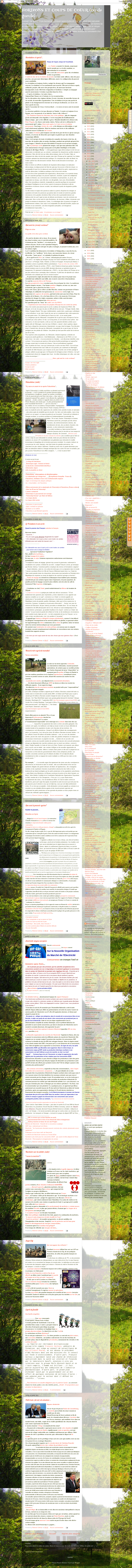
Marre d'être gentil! (91, 807)
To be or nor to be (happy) (94, 633)
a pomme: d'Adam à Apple (96, 893)
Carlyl (59, 1331)
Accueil (52, 1534)
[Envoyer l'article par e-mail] (66, 215)
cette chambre (66, 1428)
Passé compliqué (91, 365)
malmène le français (51, 528)
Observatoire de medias (93, 1057)
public (93, 1098)
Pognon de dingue (91, 385)
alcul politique (38, 554)
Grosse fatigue (90, 715)
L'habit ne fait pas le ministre (94, 601)
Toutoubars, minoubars (92, 828)
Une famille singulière (32, 1314)
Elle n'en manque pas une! (94, 612)
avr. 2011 (91, 183)
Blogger (77, 1563)
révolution (36, 133)
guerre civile (66, 878)
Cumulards (89, 603)
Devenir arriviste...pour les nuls (95, 869)
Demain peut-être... (91, 682)
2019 (89, 137)
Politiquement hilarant (92, 797)
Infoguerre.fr (89, 971)
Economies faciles (91, 567)
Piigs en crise (30, 229)
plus (36, 1031)
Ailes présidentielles (91, 297)
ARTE (50, 683)
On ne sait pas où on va (93, 287)
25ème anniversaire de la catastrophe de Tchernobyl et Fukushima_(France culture (52, 487)
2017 (89, 142)
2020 (89, 134)
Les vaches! (89, 791)
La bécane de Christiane (93, 696)
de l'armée (48, 130)
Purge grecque (90, 778)
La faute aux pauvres (92, 785)
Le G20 (27, 1288)
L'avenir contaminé (32, 491)
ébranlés (36, 1208)
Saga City (29, 1240)
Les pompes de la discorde (94, 776)
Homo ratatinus (90, 305)
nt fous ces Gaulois (94, 371)
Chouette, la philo (91, 770)
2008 (89, 256)
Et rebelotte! (89, 447)
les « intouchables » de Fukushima (36, 483)
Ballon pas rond (90, 774)
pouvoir (68, 1292)
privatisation (53, 1340)
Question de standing (92, 666)
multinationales (89, 1046)
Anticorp (88, 1087)
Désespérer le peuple (92, 752)
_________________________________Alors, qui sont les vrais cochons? (50, 358)
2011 (88, 159)
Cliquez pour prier (91, 303)
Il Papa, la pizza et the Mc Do (95, 554)
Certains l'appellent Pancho (94, 864)
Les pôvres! (89, 631)
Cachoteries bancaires (92, 737)
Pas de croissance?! (92, 316)
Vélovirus (88, 269)
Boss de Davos (90, 727)
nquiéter (60, 672)
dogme (65, 947)
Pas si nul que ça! (91, 369)
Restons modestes (91, 271)
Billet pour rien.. (90, 905)
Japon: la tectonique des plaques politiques (39, 481)
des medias (98, 1038)
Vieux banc (88, 746)
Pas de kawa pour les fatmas (94, 672)
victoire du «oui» (47, 126)
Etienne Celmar (92, 923)
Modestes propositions (92, 295)
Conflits (87, 1094)
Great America (90, 1020)
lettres (42, 622)
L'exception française (32, 1213)
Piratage (88, 83)
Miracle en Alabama (92, 405)
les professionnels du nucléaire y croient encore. (64, 1206)
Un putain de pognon (92, 381)
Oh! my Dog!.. (89, 910)
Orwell (93, 1083)
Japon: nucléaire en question (34, 506)
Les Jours (88, 989)
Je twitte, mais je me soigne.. (94, 877)
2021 (89, 131)
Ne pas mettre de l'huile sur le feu (42, 913)
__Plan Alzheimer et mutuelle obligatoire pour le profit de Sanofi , (46, 1383)
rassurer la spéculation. (55, 1290)
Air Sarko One (90, 906)
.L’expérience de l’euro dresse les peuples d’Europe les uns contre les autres (52, 304)
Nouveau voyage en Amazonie (95, 842)
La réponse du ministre (33, 592)
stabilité (69, 904)
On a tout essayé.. (91, 860)
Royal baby (88, 834)
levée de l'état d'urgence (40, 818)
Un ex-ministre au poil (92, 787)
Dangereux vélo (90, 733)
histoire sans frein (34, 964)
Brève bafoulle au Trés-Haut (94, 711)
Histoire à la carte (91, 1014)
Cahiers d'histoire (91, 1040)
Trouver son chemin (91, 514)
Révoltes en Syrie (31, 814)
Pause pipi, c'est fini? (92, 653)
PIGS (40, 257)
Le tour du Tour (90, 838)
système (48, 1189)
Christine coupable (91, 542)
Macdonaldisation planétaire (94, 309)
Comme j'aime (90, 318)
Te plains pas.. (90, 643)
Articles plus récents (34, 1534)
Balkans (96, 1085)
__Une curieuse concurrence (34, 1068)
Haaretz (88, 1036)
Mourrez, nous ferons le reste (94, 852)
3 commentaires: (55, 1390)
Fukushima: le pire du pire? (34, 504)
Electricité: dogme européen (36, 941)
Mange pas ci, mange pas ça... (95, 717)
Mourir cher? (89, 649)
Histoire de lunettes (91, 840)
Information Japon (32, 468)
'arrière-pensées (38, 717)
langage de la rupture (37, 556)
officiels (67, 1198)
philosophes (92, 1075)
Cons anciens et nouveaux (93, 739)
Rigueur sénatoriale (53, 1404)
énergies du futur (50, 1228)
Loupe (129, 543)
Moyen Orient (96, 1092)
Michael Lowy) (73, 433)
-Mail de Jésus (89, 871)
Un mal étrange (90, 760)
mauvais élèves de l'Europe (42, 281)
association (32, 1337)
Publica (90, 965)
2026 (89, 118)
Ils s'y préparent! (90, 748)
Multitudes (88, 995)
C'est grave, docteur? (92, 647)
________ (28, 1187)
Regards (88, 975)
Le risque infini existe (33, 500)
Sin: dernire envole (92, 618)
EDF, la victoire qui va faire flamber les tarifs (42, 1117)
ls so (86, 371)
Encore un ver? (90, 813)
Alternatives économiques (93, 1010)
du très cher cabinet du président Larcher (54, 1445)
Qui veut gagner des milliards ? (57, 1245)
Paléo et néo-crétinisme (93, 635)
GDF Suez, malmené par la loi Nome (36, 1126)
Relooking (88, 694)
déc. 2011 (91, 161)
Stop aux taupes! (90, 826)
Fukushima (94, 1059)
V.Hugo (40, 1426)
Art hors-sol (89, 659)
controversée (56, 945)
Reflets (87, 1003)
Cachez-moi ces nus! (92, 686)
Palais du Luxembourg (70, 1408)
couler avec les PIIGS (54, 302)
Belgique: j (88, 875)
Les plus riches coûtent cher (94, 741)
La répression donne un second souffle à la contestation (41, 885)
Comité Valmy (89, 985)
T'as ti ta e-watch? (91, 824)
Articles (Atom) (39, 1538)
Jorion (93, 962)
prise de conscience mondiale (44, 687)
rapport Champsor (62, 997)
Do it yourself (89, 750)
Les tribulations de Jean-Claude (95, 355)
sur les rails (73, 1294)
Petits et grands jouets (92, 848)
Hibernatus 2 (89, 674)
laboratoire (61, 72)
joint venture (74, 1335)
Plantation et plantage (92, 410)
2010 (89, 250)
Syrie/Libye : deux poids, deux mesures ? (38, 923)
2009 (89, 253)
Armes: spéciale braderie (93, 768)
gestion (28, 1185)
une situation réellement (46, 1185)
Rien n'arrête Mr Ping (92, 330)
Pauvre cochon (90, 396)
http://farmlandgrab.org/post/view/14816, (37, 709)
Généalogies (89, 846)
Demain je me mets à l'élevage (95, 639)
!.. (88, 599)
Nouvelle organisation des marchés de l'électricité (42, 1035)
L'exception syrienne (32, 917)
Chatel (42, 588)
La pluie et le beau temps (93, 866)
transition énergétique (46, 1225)
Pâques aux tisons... (91, 856)
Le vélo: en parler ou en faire (94, 862)
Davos (50, 1288)
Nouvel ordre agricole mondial (37, 650)
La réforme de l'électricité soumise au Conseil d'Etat (40, 1134)
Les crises (88, 954)
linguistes (39, 584)
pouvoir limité (42, 1430)
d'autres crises (44, 1284)
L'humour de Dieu (91, 897)
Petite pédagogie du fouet (93, 657)
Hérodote (88, 999)
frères (44, 1335)
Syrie (40, 820)
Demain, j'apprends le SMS (94, 895)
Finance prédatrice (30, 365)
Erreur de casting (91, 678)
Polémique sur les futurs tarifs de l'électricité (38, 1132)
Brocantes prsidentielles (93, 614)
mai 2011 (91, 180)
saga (40, 1318)
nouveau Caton (45, 1520)
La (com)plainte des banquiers (95, 889)
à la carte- (94, 1067)
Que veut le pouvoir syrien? (36, 805)
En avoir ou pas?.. (91, 477)
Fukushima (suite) (32, 382)
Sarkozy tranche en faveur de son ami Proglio (42, 1121)
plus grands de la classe (36, 283)
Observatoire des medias (93, 973)
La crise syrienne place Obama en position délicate (41, 926)
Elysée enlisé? (90, 359)
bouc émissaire (40, 1204)
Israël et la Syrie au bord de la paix (36, 921)
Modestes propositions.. (93, 903)
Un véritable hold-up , (32, 997)
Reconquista (89, 326)
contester (62, 721)
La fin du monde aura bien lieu (95, 879)
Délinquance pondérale (93, 279)
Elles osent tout (90, 809)
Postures (88, 662)
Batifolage (88, 340)
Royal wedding (93, 224)
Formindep (89, 1104)
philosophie (96, 1077)
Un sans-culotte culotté (92, 322)
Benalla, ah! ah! (90, 344)
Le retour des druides (92, 655)
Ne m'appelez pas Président (94, 277)
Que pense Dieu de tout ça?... (95, 891)
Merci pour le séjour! (92, 664)
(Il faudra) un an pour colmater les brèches (48, 436)
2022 (89, 129)
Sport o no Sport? (91, 735)
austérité (51, 1411)
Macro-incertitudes (91, 301)
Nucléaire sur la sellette (33, 508)
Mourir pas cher (90, 817)
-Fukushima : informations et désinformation (41, 474)
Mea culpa (88, 645)
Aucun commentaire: (57, 215)
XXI (91, 1006)
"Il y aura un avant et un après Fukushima (40, 386)
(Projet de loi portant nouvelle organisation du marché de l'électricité (44, 1102)
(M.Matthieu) (28, 1507)
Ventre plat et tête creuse (93, 844)
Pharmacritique (90, 1081)
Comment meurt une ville (96, 222)
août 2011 (91, 172)
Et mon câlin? (89, 692)
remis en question (63, 1430)
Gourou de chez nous (92, 731)
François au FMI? (91, 780)
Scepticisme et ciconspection (94, 762)
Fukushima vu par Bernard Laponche (37, 511)
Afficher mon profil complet (93, 937)
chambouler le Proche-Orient (33, 908)
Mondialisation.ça (91, 1022)
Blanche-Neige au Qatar (93, 684)
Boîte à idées (89, 944)
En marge (88, 463)
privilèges (32, 1509)
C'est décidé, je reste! (92, 789)
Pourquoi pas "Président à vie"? (96, 484)
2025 (89, 121)
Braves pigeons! (90, 887)
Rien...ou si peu (90, 744)
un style (36, 558)
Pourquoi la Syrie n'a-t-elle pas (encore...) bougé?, (39, 827)
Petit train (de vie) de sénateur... (38, 1400)
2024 (89, 123)
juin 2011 (91, 177)
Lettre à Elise (89, 754)
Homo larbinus (90, 914)
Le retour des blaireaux (92, 819)
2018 (89, 140)
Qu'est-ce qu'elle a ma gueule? (95, 668)
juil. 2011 (91, 175)
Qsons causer (90, 1106)
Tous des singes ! (91, 801)
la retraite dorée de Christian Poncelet (61, 1443)
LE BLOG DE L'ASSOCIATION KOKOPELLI (38, 465)
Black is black (89, 299)
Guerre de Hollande (91, 873)
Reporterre (89, 977)
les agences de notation (41, 294)
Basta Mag (89, 1051)
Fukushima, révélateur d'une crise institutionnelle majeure (44, 478)
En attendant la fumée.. (92, 867)
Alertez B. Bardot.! (92, 558)
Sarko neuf (89, 702)
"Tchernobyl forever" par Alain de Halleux (39, 496)
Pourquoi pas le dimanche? (94, 756)
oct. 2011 (91, 167)
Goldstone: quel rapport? (96, 238)
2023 (89, 126)
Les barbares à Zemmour (93, 772)
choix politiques (33, 1215)
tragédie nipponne (67, 1169)
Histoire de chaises (91, 541)
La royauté (89, 275)
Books (87, 967)
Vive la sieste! (89, 832)
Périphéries (89, 993)
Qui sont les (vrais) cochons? (36, 225)
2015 (89, 148)
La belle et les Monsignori (93, 705)
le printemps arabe (36, 145)
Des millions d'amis (91, 719)
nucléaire (99, 1042)
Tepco (58, 1175)
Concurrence (53, 959)
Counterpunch (90, 960)
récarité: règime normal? (93, 783)
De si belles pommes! (92, 688)
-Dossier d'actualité (31, 928)
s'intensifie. (71, 663)
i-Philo (87, 1102)
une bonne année (95, 713)
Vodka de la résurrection (93, 703)
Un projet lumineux (32, 990)
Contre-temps (89, 1016)
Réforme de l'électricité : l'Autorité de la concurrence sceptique (44, 1124)
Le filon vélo (89, 815)
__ (32, 577)
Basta (87, 1030)
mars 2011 (92, 242)
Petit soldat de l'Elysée (95, 233)
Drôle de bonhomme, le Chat (94, 881)
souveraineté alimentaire (61, 681)
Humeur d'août (90, 725)
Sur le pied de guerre (92, 273)
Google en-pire (90, 782)
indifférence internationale (40, 900)
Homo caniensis (90, 899)
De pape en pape (91, 283)
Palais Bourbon (59, 1516)
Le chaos (28, 887)
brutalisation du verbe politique (46, 627)
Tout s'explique (90, 336)
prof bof (90, 1065)
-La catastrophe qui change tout (35, 476)
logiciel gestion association (34, 1551)
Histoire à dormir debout (93, 641)
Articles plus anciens (71, 1534)
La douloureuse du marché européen (63, 1098)
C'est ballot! (89, 620)
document (56, 1249)
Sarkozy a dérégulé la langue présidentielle (49, 618)
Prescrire (88, 1079)
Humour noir (89, 912)
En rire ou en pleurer (92, 799)
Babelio (87, 1073)
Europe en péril (29, 367)
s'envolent (73, 1417)
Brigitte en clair (90, 373)
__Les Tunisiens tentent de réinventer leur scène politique (44, 115)
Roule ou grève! (90, 285)
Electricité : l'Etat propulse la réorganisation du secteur (41, 1139)
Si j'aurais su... (90, 328)
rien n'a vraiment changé (33, 1281)
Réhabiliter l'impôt (94, 230)
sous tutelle (34, 1292)
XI (90, 1005)
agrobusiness (58, 674)
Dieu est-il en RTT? (91, 445)
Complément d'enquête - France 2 (60, 476)
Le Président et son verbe (34, 523)
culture (58, 622)
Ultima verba (89, 743)
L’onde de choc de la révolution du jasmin (39, 77)
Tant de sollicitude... (91, 314)
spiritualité (98, 1069)
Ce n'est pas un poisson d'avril (95, 417)
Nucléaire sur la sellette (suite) (37, 1152)
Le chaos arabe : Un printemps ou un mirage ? (47, 212)
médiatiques (29, 1200)
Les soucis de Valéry (92, 680)
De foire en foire (90, 823)
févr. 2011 (91, 244)
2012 (89, 156)
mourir (52, 287)
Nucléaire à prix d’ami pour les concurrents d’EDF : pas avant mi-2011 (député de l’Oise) (51, 1137)
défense (64, 588)
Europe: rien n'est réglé (32, 362)
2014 (89, 150)
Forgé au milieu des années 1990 (68, 264)
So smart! (88, 565)
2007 (89, 258)
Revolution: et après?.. (34, 57)
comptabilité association (92, 110)
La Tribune (89, 956)
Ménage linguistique (91, 766)
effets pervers (51, 300)
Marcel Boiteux (32, 988)
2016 (89, 145)
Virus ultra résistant (91, 281)
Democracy (89, 1096)
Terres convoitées (31, 655)
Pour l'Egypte (30, 122)
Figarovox (88, 1089)
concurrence (58, 292)
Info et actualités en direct (34, 470)
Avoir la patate (89, 793)
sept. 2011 (92, 169)
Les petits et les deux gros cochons (36, 234)
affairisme (44, 1333)
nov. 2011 (91, 164)
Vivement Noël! (90, 811)
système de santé (31, 1342)
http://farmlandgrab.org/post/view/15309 (65, 700)
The (86, 946)
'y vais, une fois (97, 875)
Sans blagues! (90, 587)
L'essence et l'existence (93, 353)
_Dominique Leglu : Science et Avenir (37, 463)
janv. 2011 (91, 247)
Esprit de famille (31, 1309)
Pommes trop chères (92, 637)
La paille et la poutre (92, 383)
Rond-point (88, 850)
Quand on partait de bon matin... (96, 670)
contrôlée (58, 1184)
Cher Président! (90, 729)
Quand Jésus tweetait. (92, 821)
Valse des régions (91, 764)
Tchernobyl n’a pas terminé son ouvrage (39, 493)
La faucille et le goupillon (93, 795)
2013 (89, 153)
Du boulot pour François (93, 836)
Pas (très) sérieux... (91, 858)
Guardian (91, 1061)
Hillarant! (88, 556)
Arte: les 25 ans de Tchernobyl (35, 489)
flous (77, 1175)
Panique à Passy (90, 660)
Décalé (87, 830)
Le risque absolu (31, 498)
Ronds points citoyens (92, 350)
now (94, 1096)
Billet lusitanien (29, 369)
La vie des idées (90, 950)
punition (53, 285)
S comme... (89, 690)
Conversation (92, 946)
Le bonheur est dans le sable (94, 676)
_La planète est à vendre (33, 681)
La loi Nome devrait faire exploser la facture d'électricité (43, 1029)
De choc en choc (90, 854)
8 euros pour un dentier (92, 758)
